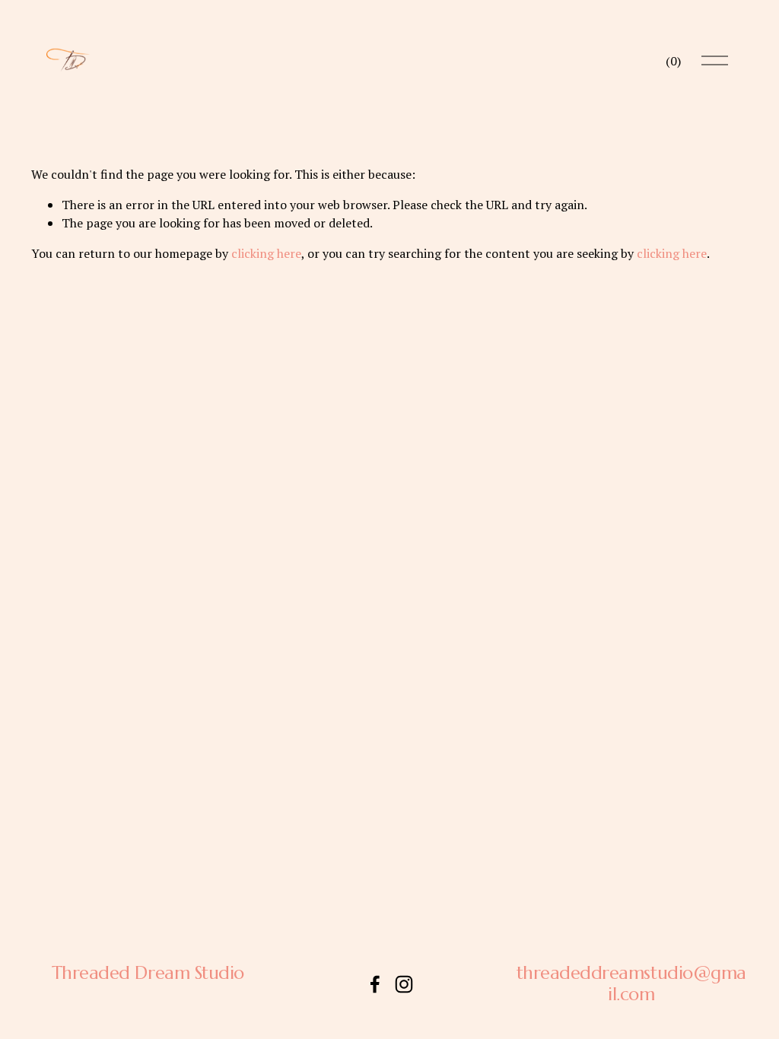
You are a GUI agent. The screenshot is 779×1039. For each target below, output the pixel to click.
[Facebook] (375, 984)
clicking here (266, 253)
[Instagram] (404, 984)
